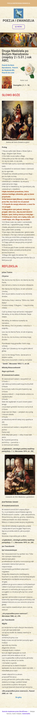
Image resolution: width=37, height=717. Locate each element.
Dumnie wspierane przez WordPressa (14, 711)
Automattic (26, 714)
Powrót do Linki (8, 73)
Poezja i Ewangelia (18, 21)
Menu (19, 27)
